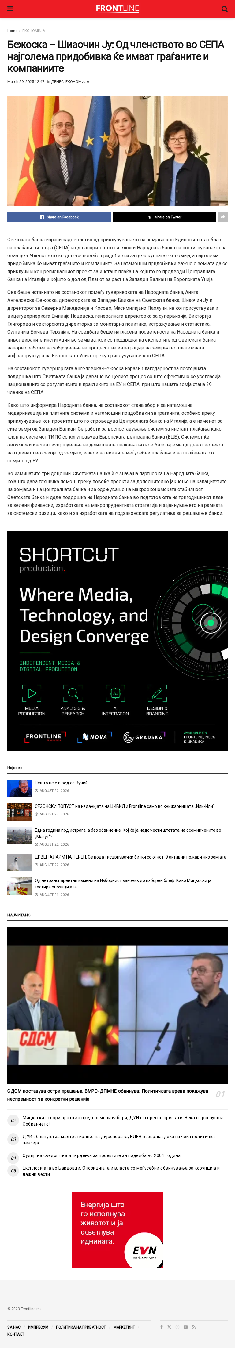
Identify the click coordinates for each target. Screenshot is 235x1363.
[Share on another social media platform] (223, 217)
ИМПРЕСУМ (38, 1327)
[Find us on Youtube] (186, 1327)
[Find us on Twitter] (169, 1327)
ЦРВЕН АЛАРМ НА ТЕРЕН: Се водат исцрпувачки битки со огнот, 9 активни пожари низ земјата (130, 857)
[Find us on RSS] (194, 1327)
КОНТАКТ (15, 1334)
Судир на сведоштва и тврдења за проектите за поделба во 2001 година (102, 1155)
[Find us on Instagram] (177, 1327)
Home (12, 31)
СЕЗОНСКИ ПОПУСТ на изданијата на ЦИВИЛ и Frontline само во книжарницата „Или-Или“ (124, 806)
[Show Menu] (10, 9)
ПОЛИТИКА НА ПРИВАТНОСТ (81, 1327)
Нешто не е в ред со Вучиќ (61, 782)
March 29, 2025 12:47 (25, 81)
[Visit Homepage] (117, 9)
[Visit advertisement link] (117, 1230)
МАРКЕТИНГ (124, 1327)
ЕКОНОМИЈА (33, 31)
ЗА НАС (14, 1327)
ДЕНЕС (57, 81)
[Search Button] (225, 9)
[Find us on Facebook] (161, 1327)
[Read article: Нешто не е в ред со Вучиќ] (19, 788)
